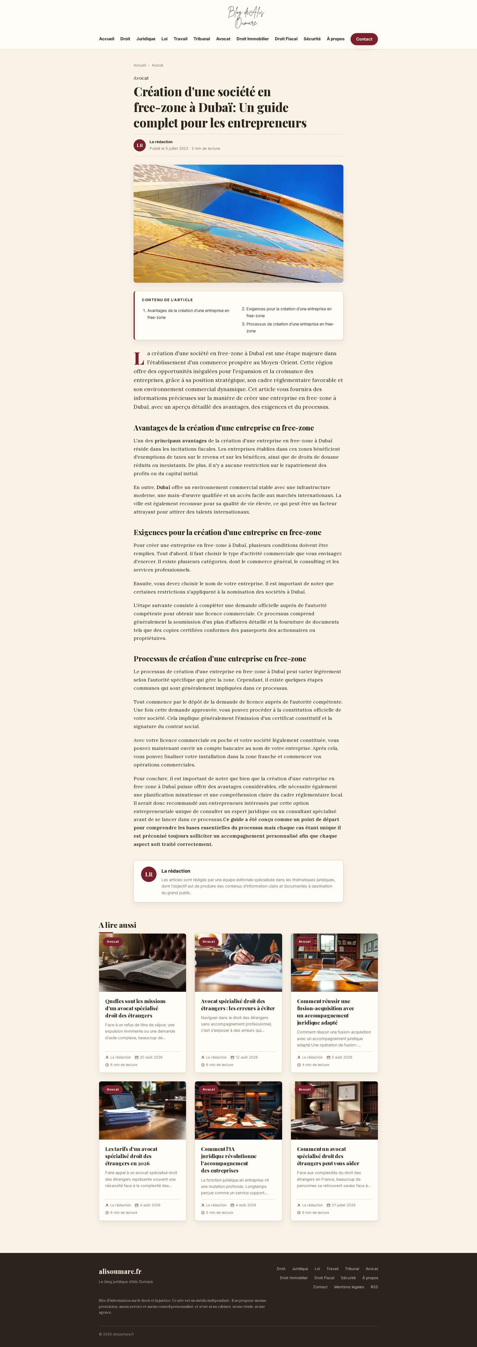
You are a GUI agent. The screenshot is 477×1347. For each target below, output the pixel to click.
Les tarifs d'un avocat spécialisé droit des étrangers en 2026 (131, 1156)
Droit (125, 38)
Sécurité (312, 38)
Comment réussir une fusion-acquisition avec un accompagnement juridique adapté (325, 1011)
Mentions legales (349, 1287)
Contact (364, 39)
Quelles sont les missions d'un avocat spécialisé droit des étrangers (135, 1008)
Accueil (106, 38)
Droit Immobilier (253, 38)
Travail (180, 38)
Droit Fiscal (286, 38)
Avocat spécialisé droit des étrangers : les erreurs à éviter (238, 1004)
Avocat (223, 38)
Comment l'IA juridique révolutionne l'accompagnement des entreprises (228, 1159)
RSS (374, 1287)
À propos (335, 38)
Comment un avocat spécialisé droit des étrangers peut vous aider (328, 1156)
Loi (164, 38)
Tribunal (202, 38)
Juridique (145, 38)
